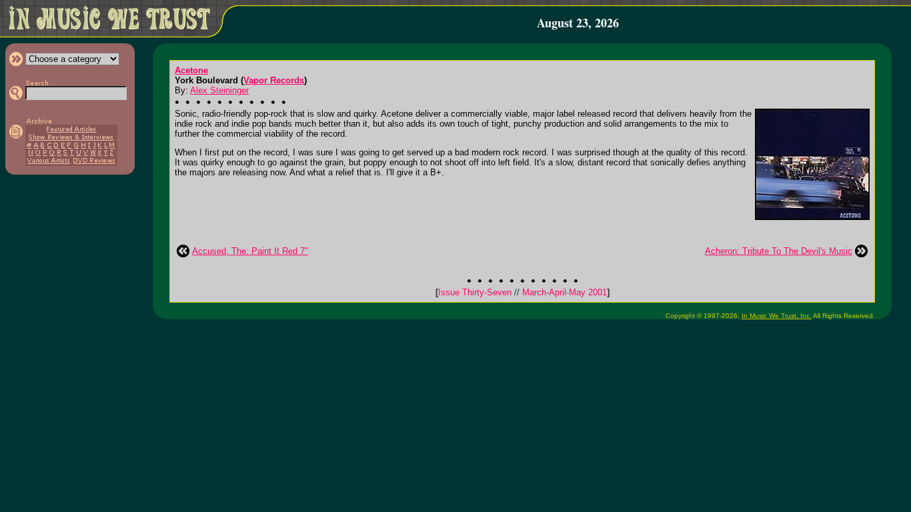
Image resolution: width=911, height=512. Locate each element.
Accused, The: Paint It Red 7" (250, 251)
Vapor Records (273, 80)
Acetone (191, 70)
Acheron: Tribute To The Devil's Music (778, 251)
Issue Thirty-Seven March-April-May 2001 (522, 292)
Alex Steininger (219, 90)
